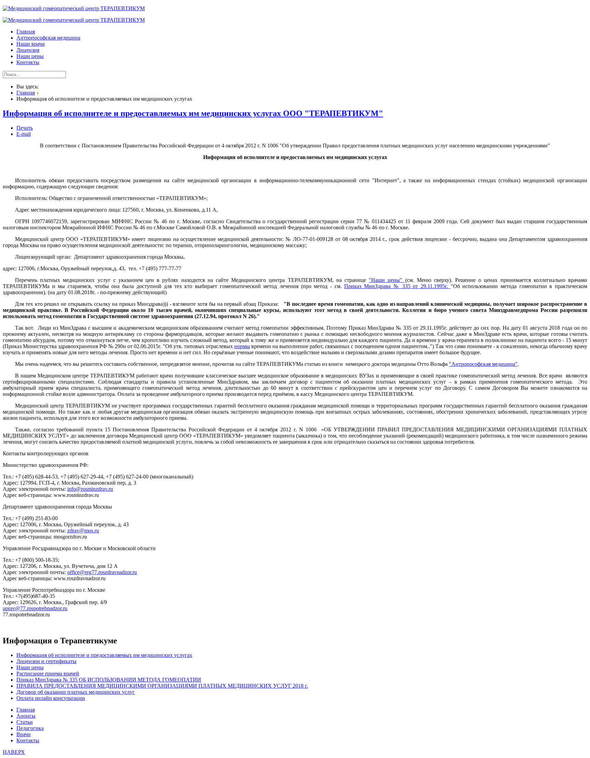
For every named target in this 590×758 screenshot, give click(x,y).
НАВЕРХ (14, 752)
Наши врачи (30, 44)
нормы (242, 346)
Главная (25, 31)
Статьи (24, 722)
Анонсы (26, 716)
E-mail (23, 134)
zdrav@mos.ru (83, 530)
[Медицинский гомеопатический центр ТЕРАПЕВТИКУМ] (74, 8)
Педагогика (30, 728)
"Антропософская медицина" (483, 364)
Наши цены (30, 56)
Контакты (27, 62)
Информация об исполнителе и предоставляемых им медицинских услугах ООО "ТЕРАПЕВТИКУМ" (193, 113)
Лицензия (27, 50)
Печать (24, 128)
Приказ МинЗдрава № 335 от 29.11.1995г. (397, 286)
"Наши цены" (387, 280)
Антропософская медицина (48, 38)
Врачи (23, 734)
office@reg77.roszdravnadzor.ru (102, 572)
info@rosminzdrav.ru (90, 489)
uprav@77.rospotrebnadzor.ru (35, 608)
